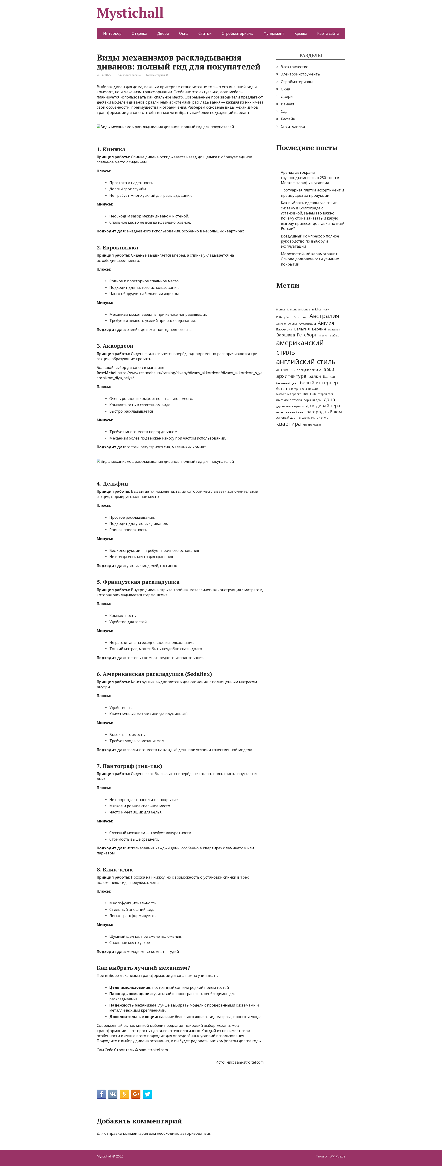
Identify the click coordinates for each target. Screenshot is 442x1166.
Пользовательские (128, 75)
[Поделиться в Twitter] (147, 1094)
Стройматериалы (237, 33)
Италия (323, 335)
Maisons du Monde (298, 309)
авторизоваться (195, 1133)
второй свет (325, 394)
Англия (326, 323)
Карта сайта (328, 33)
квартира (288, 423)
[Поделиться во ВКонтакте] (112, 1094)
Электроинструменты (300, 74)
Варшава (285, 335)
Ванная (287, 104)
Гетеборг (307, 335)
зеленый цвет (286, 417)
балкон (330, 376)
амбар (334, 335)
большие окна (309, 389)
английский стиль (306, 361)
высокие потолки (289, 400)
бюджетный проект (288, 394)
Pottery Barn (283, 317)
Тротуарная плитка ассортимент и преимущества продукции (312, 193)
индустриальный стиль (313, 417)
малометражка (312, 424)
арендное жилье (309, 370)
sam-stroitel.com (249, 1062)
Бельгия (302, 329)
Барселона (284, 329)
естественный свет (290, 412)
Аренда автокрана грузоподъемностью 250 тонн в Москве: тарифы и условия (310, 177)
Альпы (292, 323)
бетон (281, 388)
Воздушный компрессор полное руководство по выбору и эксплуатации (310, 241)
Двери (163, 33)
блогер (293, 389)
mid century (320, 309)
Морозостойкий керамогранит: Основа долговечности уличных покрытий (310, 259)
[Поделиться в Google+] (135, 1094)
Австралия (324, 316)
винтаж (309, 393)
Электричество (294, 66)
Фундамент (274, 33)
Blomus (280, 309)
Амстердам (307, 323)
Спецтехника (293, 126)
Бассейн (288, 119)
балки (314, 376)
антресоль (285, 369)
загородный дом (324, 411)
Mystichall (130, 12)
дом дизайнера (323, 406)
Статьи (205, 33)
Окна (183, 33)
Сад (284, 111)
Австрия (281, 323)
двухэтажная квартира (290, 406)
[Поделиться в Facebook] (101, 1094)
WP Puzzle (337, 1156)
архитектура (291, 376)
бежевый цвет (287, 383)
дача (329, 399)
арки (329, 369)
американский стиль (300, 347)
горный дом (313, 400)
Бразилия (334, 329)
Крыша (300, 33)
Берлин (319, 329)
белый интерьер (319, 382)
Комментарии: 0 (156, 75)
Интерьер (112, 33)
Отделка (139, 33)
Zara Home (300, 317)
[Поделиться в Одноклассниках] (124, 1094)
